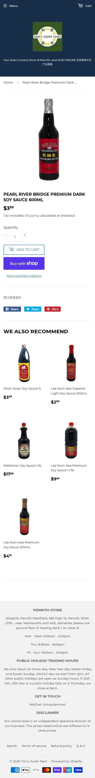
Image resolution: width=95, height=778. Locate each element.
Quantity (10, 227)
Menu (13, 6)
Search (12, 746)
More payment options (24, 276)
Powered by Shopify (66, 761)
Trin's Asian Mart (34, 761)
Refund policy (61, 746)
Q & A (80, 746)
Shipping (32, 215)
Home (8, 82)
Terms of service (33, 746)
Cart (88, 6)
